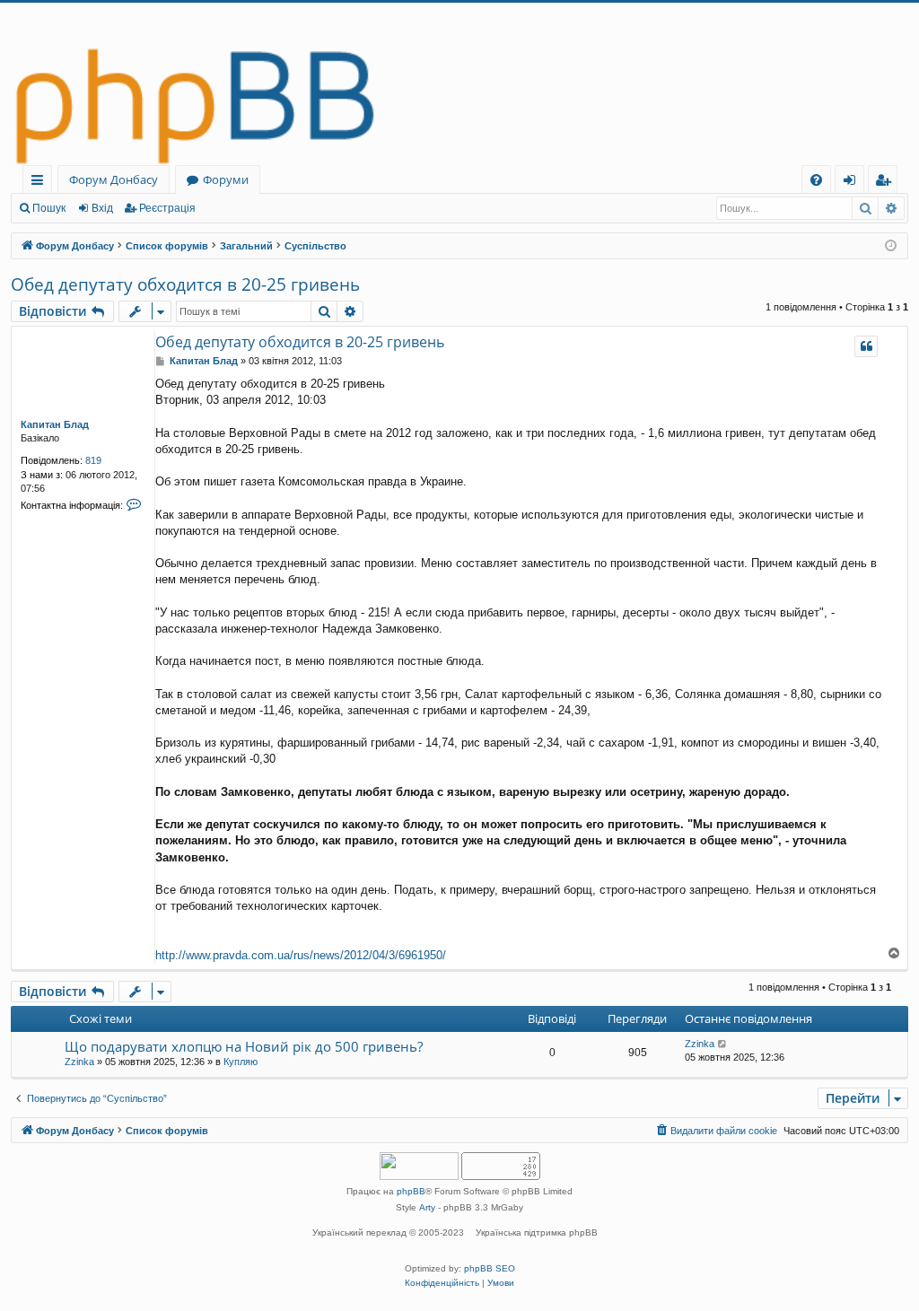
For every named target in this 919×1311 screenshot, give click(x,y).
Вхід (102, 208)
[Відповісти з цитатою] (866, 346)
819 (93, 460)
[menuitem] (816, 180)
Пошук (49, 208)
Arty (427, 1207)
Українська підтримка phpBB (537, 1232)
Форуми (226, 179)
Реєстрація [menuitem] (886, 182)
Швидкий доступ (41, 182)
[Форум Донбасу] (459, 84)
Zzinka (79, 1061)
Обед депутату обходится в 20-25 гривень (185, 284)
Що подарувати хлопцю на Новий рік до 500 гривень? (244, 1046)
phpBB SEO (489, 1268)
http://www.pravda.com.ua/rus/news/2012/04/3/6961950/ (300, 955)
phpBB (411, 1191)
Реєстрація (167, 208)
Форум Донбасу (113, 179)
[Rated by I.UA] (419, 1168)
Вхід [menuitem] (855, 182)
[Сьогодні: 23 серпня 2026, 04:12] (891, 246)
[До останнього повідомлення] (723, 1044)
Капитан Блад (55, 424)
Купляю (240, 1061)
